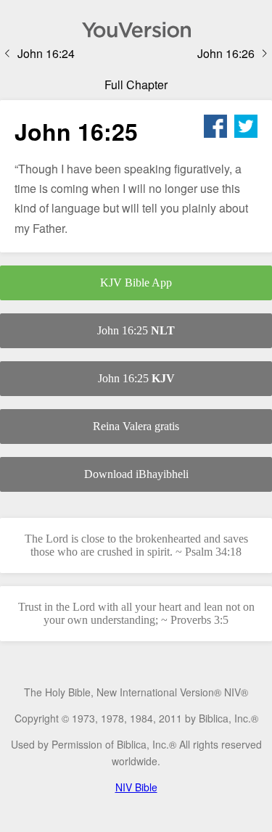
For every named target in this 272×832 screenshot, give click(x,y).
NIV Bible (136, 787)
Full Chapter (136, 84)
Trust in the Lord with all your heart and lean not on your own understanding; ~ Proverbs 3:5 (136, 613)
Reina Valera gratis (136, 426)
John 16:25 (136, 330)
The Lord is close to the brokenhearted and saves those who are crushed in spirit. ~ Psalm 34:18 (136, 545)
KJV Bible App (136, 282)
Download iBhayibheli (136, 474)
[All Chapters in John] (136, 30)
